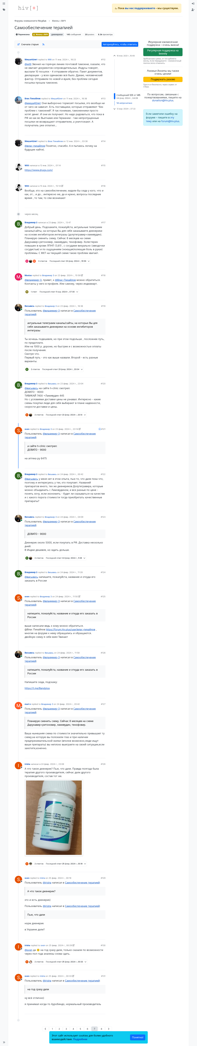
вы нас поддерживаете (140, 8)
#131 (103, 976)
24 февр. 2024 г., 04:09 (71, 517)
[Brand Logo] (28, 8)
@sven (28, 949)
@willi (28, 64)
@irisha (47, 882)
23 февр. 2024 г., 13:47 (59, 222)
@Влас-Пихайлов (65, 280)
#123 (103, 517)
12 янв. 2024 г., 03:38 (77, 141)
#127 (103, 704)
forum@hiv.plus (170, 121)
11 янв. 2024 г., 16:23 (65, 59)
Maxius (28, 275)
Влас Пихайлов (32, 98)
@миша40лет (33, 103)
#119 (103, 306)
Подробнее (80, 1039)
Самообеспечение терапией (82, 882)
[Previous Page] (45, 1028)
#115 (103, 165)
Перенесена (24, 34)
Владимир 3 (31, 222)
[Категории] (4, 3)
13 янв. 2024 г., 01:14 (50, 165)
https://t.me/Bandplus (37, 688)
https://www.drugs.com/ (39, 170)
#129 (103, 878)
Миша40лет (31, 59)
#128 (103, 764)
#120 (103, 383)
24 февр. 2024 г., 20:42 (68, 704)
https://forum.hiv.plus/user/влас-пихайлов (70, 629)
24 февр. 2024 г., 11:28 (71, 572)
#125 (103, 596)
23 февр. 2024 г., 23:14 (66, 429)
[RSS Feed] (43, 44)
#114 (103, 141)
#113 (103, 98)
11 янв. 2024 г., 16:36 (76, 98)
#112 (103, 59)
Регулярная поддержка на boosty (163, 52)
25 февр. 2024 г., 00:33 (60, 976)
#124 (103, 572)
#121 (103, 429)
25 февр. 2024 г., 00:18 (60, 878)
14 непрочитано (124, 103)
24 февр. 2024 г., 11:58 (68, 652)
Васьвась (29, 306)
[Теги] (4, 9)
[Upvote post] (87, 89)
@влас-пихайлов (35, 145)
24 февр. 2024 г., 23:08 (52, 764)
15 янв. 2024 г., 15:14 (50, 186)
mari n (28, 704)
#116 (103, 186)
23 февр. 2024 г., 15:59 (69, 275)
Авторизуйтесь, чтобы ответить (120, 44)
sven (27, 429)
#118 (103, 275)
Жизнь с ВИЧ (41, 34)
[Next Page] (108, 1028)
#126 (103, 652)
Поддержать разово (163, 79)
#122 (103, 474)
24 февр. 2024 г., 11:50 (66, 596)
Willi (50, 59)
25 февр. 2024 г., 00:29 (60, 945)
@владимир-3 (33, 280)
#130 (103, 945)
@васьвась (31, 388)
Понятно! (137, 1037)
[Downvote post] (97, 89)
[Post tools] (103, 89)
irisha (27, 764)
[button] (4, 1042)
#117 (103, 222)
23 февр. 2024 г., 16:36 (71, 306)
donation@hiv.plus (162, 100)
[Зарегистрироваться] (193, 9)
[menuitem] (193, 3)
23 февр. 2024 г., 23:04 (71, 383)
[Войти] (193, 3)
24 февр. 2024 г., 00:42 (71, 474)
